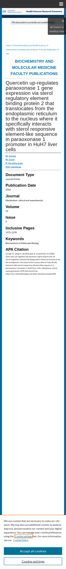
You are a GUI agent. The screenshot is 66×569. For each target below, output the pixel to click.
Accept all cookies (33, 551)
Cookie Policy (20, 540)
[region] (33, 542)
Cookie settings (23, 536)
